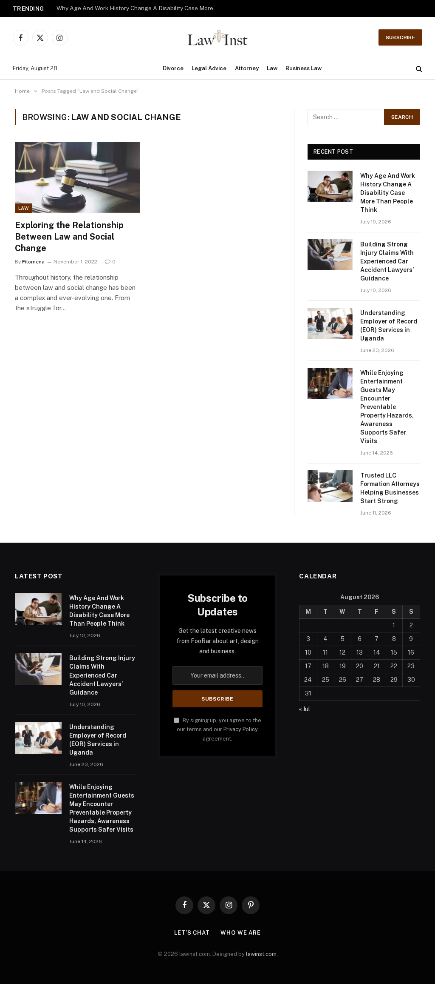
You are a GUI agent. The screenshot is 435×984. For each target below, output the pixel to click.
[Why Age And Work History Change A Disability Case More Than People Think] (330, 186)
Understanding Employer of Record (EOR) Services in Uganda (388, 325)
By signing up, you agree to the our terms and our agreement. (219, 729)
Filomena (33, 262)
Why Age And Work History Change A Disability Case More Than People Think (387, 192)
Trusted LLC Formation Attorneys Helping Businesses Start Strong (390, 488)
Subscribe (400, 37)
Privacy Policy (240, 729)
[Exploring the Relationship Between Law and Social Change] (77, 177)
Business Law (303, 68)
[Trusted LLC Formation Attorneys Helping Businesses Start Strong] (330, 485)
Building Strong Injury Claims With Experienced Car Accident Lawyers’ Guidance (141, 8)
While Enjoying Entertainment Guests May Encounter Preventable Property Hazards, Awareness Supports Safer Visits (387, 406)
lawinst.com (261, 954)
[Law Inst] (217, 37)
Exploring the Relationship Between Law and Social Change (69, 236)
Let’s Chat (192, 933)
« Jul (304, 709)
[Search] (418, 68)
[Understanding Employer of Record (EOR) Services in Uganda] (330, 323)
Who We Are (240, 933)
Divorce (173, 68)
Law (272, 68)
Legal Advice (209, 68)
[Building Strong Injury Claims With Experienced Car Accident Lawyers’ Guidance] (330, 254)
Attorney (247, 68)
